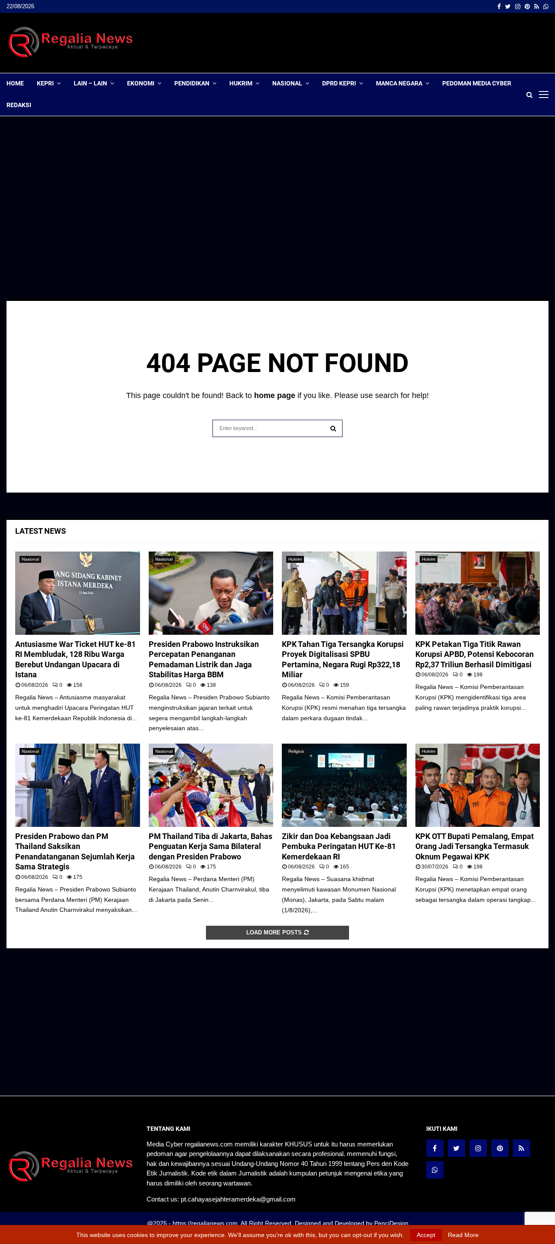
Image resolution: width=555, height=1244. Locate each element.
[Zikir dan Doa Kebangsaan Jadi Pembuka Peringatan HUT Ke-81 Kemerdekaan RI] (344, 785)
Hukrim (240, 83)
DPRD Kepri (339, 83)
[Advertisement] (390, 42)
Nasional (287, 83)
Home (15, 83)
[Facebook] (435, 1148)
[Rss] (521, 1148)
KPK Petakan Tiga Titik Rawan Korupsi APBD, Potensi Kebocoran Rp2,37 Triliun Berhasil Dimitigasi (474, 654)
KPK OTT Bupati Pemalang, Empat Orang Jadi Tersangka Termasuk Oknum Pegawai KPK (474, 846)
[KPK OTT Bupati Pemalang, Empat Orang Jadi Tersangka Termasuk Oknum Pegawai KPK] (477, 785)
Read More (463, 1235)
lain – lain (90, 83)
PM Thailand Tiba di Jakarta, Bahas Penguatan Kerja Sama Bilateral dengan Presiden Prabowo (210, 846)
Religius (296, 751)
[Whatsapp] (435, 1170)
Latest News (40, 530)
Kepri (45, 83)
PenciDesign (391, 1223)
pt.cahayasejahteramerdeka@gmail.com (238, 1199)
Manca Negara (399, 83)
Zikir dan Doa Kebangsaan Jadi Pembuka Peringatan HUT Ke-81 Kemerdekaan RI (339, 846)
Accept (426, 1234)
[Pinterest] (500, 1148)
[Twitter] (456, 1148)
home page (274, 395)
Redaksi (19, 104)
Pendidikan (191, 83)
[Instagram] (478, 1148)
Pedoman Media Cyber (476, 83)
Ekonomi (140, 83)
